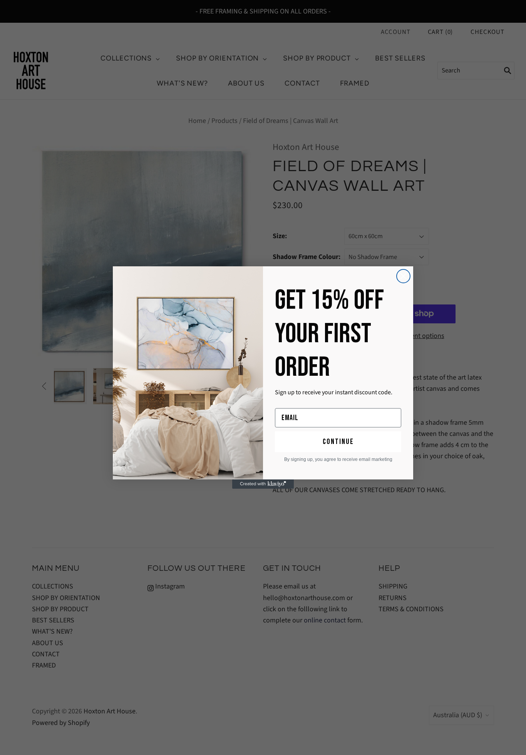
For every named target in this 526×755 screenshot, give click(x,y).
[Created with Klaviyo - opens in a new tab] (263, 484)
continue (338, 441)
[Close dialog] (403, 276)
